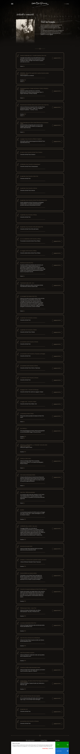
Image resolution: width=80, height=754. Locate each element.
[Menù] (12, 3)
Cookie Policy (44, 740)
